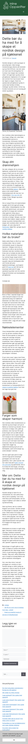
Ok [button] (14, 740)
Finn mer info (15, 195)
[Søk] (23, 674)
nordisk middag (7, 229)
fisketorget (5, 227)
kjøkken (15, 189)
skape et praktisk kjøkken (10, 387)
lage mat (11, 267)
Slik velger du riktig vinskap (10, 692)
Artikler (6, 605)
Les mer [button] (18, 735)
